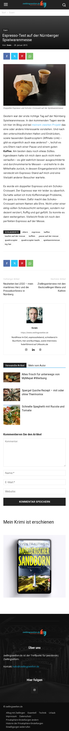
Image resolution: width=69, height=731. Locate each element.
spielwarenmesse (51, 240)
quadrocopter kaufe (30, 240)
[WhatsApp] (29, 56)
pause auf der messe (48, 236)
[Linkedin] (34, 350)
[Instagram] (27, 350)
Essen (12, 12)
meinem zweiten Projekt (46, 124)
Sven (9, 45)
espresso (36, 232)
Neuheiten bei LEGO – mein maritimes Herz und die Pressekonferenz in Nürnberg (18, 289)
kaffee (47, 232)
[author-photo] (34, 323)
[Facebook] (6, 56)
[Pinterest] (22, 56)
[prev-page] (5, 423)
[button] (22, 720)
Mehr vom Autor (37, 365)
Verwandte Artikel (14, 365)
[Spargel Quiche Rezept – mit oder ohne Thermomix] (11, 394)
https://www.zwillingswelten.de (34, 332)
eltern (25, 232)
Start (4, 12)
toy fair (8, 244)
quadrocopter (11, 240)
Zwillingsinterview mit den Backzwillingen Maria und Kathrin (52, 287)
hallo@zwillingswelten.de (26, 666)
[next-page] (11, 423)
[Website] (41, 350)
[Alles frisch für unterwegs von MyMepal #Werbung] (11, 377)
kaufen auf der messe (15, 236)
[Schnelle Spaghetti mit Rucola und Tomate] (11, 416)
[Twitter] (14, 56)
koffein (32, 236)
